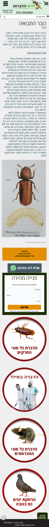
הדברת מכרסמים (41, 517)
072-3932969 (24, 12)
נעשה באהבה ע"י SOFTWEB (13, 522)
